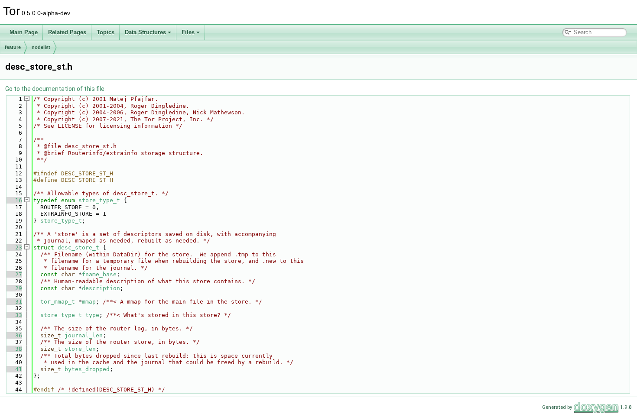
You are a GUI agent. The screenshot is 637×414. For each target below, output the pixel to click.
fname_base (99, 274)
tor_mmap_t (57, 301)
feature (13, 47)
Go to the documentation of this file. (55, 88)
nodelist (41, 47)
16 (13, 200)
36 (13, 335)
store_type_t (99, 200)
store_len (80, 349)
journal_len (84, 335)
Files (188, 32)
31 (13, 301)
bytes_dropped (87, 369)
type (92, 315)
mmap (89, 301)
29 (13, 288)
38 (13, 349)
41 (13, 369)
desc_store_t (78, 247)
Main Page (24, 32)
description (101, 288)
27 (13, 274)
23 (13, 247)
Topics (105, 32)
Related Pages (67, 32)
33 (13, 315)
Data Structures (145, 32)
